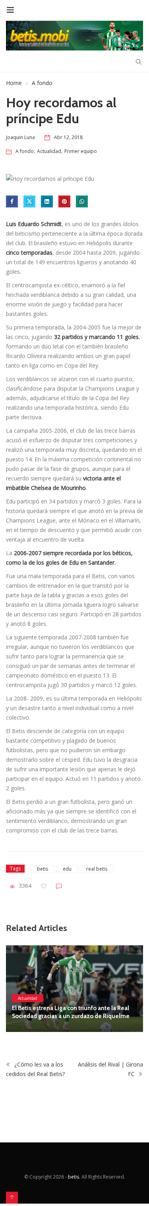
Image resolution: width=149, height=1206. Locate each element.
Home (14, 83)
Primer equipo (80, 151)
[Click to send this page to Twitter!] (29, 201)
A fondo (42, 83)
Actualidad (49, 151)
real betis (96, 868)
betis (42, 868)
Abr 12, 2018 (68, 137)
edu (67, 868)
